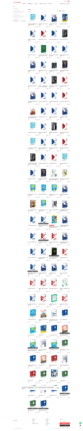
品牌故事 (33, 420)
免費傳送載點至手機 (65, 423)
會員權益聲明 (47, 423)
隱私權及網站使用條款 (35, 423)
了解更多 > (23, 388)
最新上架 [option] (63, 10)
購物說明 (47, 420)
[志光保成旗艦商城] (17, 2)
